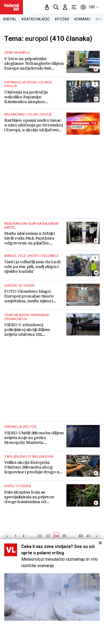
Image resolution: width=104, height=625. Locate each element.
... (31, 536)
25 (64, 536)
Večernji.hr (11, 7)
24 (56, 536)
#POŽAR (61, 19)
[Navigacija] (74, 7)
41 (88, 536)
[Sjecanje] (47, 7)
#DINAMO (82, 19)
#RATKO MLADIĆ (35, 19)
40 (80, 536)
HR (92, 7)
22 (40, 536)
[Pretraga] (56, 7)
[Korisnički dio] (65, 7)
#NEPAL (10, 19)
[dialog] (52, 582)
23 (48, 536)
